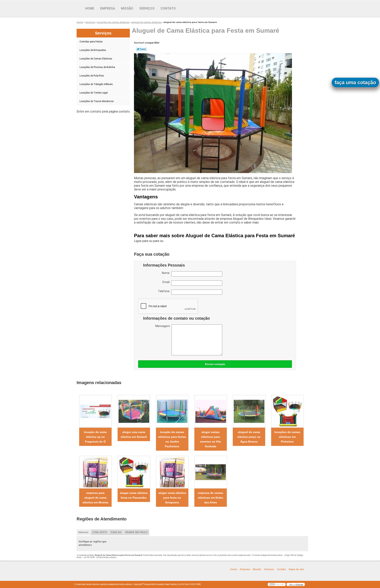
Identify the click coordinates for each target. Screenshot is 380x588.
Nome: (166, 272)
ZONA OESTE (99, 532)
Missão (127, 8)
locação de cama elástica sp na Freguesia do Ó (95, 436)
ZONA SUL (116, 532)
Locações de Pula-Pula (92, 75)
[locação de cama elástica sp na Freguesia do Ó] (95, 411)
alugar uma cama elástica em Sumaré (134, 434)
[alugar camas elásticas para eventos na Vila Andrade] (210, 411)
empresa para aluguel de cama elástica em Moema (95, 497)
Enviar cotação (215, 364)
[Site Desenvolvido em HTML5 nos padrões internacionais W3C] (277, 584)
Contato (168, 8)
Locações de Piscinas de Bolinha (97, 67)
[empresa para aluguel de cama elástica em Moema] (95, 472)
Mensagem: (163, 326)
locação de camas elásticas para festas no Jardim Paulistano (172, 439)
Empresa (107, 8)
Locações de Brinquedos (93, 50)
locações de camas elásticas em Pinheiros (287, 436)
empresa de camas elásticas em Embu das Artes (210, 497)
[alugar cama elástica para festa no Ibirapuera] (172, 472)
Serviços (147, 8)
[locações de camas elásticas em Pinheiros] (287, 411)
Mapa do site (296, 569)
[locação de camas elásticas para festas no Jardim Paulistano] (172, 411)
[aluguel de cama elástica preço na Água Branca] (249, 411)
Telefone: (164, 291)
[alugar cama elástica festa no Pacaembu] (134, 472)
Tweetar (141, 49)
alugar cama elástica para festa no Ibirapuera (172, 497)
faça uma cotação (355, 82)
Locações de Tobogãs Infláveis (96, 84)
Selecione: (83, 532)
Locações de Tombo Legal (94, 92)
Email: (166, 282)
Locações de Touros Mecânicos (97, 101)
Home (89, 8)
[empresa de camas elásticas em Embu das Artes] (210, 472)
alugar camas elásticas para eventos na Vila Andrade (210, 439)
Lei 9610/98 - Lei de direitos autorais (100, 557)
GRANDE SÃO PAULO (136, 532)
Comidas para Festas (91, 41)
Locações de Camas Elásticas (96, 58)
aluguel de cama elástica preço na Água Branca (248, 436)
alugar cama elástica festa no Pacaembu (134, 495)
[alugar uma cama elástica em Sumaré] (134, 411)
